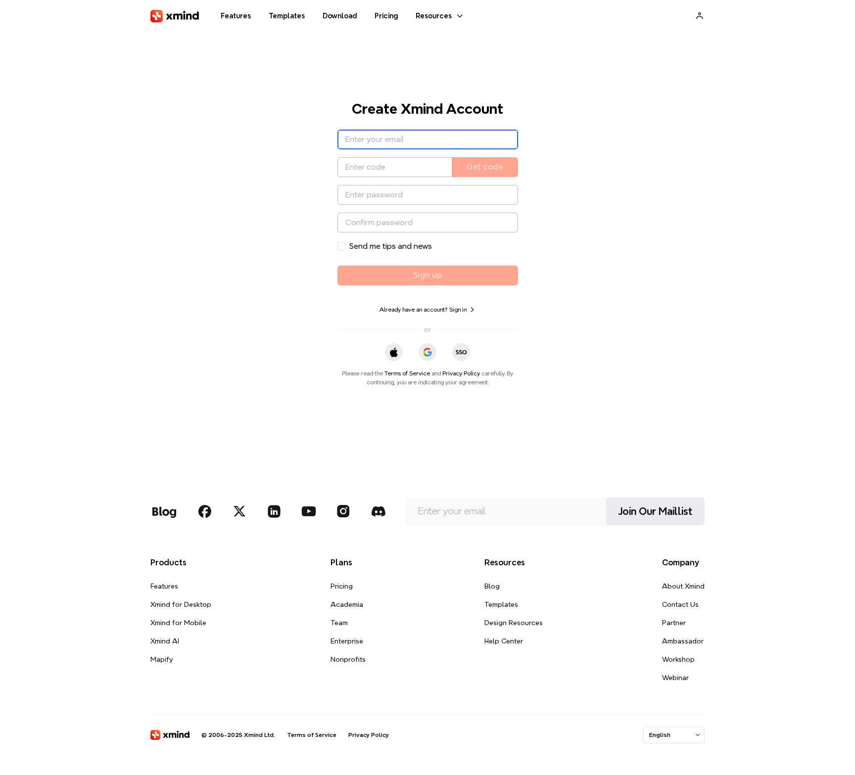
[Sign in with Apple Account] (394, 352)
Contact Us (680, 604)
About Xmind (683, 586)
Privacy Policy (461, 373)
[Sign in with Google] (427, 352)
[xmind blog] (164, 511)
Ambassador (683, 641)
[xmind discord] (378, 511)
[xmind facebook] (204, 511)
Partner (674, 622)
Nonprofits (348, 659)
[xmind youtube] (308, 511)
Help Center (503, 641)
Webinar (675, 677)
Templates (501, 604)
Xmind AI (164, 641)
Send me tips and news (390, 246)
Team (339, 622)
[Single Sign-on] (461, 352)
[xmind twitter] (239, 511)
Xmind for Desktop (180, 604)
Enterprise (347, 641)
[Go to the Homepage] (174, 16)
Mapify (161, 659)
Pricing (342, 586)
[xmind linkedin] (274, 511)
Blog (492, 586)
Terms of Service (407, 373)
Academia (347, 604)
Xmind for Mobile (178, 622)
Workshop (678, 659)
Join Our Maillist (655, 511)
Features (164, 586)
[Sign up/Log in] (700, 15)
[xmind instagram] (343, 511)
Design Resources (513, 622)
